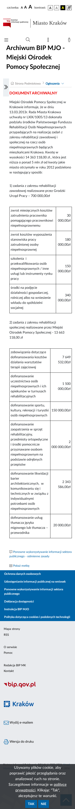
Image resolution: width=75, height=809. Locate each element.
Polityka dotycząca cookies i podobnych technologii (37, 617)
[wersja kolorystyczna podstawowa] (50, 7)
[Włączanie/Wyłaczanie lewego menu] (6, 87)
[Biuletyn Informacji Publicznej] (37, 687)
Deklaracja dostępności (19, 601)
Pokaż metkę (21, 565)
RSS (6, 634)
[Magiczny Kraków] (37, 706)
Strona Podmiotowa (28, 83)
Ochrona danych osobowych (22, 574)
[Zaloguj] (70, 40)
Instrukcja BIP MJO (16, 609)
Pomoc (8, 652)
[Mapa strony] (49, 40)
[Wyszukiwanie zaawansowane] (28, 40)
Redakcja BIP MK (15, 665)
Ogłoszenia (53, 83)
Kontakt (9, 671)
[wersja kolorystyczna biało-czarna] (56, 7)
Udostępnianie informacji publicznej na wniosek (35, 581)
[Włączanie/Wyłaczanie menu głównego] (6, 40)
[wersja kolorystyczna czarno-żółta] (63, 7)
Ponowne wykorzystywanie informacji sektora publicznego (33, 591)
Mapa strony (12, 629)
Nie (43, 804)
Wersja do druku (21, 741)
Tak (31, 804)
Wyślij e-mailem (21, 722)
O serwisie (10, 647)
